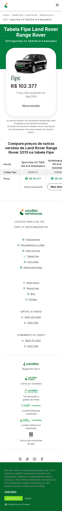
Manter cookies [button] (13, 498)
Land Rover (31, 15)
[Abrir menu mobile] (57, 5)
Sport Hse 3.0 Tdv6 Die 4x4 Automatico (31, 19)
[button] (31, 322)
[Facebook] (42, 459)
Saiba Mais (11, 491)
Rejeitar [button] (28, 498)
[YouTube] (34, 459)
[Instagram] (20, 459)
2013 (5, 19)
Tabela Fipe (17, 15)
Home (6, 15)
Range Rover (46, 15)
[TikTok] (27, 459)
